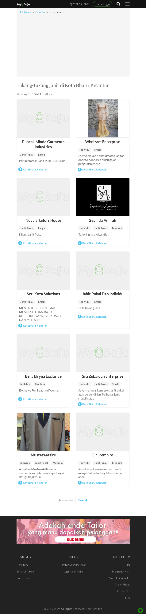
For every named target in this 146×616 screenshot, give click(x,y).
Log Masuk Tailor (73, 571)
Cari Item (22, 564)
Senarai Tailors (25, 571)
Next (81, 500)
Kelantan (42, 169)
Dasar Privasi (122, 584)
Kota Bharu (29, 169)
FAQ (128, 597)
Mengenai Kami (121, 571)
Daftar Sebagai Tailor (73, 564)
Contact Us (124, 591)
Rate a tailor (24, 578)
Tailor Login (102, 4)
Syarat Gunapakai (120, 578)
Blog (128, 564)
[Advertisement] (73, 46)
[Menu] (127, 4)
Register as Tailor (78, 4)
